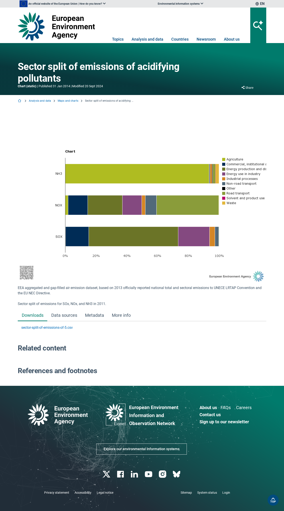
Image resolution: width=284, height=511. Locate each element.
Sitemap (186, 492)
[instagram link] (163, 474)
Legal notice (105, 492)
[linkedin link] (135, 474)
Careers (244, 407)
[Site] (58, 26)
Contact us (210, 414)
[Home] (20, 101)
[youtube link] (149, 474)
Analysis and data (147, 39)
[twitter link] (106, 474)
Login (226, 492)
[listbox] (62, 4)
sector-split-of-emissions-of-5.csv (47, 327)
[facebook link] (121, 474)
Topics (118, 39)
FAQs (226, 407)
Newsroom (206, 39)
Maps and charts (68, 100)
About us (232, 39)
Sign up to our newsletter (224, 421)
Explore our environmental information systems (141, 449)
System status (207, 492)
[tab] (32, 315)
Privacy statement (56, 492)
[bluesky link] (177, 474)
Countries (180, 39)
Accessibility (83, 492)
